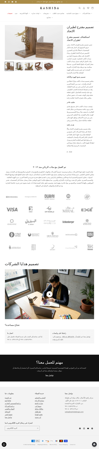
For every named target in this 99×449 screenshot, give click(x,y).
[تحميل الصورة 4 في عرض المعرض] (38, 66)
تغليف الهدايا (39, 415)
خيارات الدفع (39, 403)
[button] (24, 13)
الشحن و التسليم (40, 398)
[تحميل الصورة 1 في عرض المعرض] (9, 66)
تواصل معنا (8, 417)
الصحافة (7, 412)
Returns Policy (53, 444)
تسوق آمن (38, 406)
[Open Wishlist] (88, 8)
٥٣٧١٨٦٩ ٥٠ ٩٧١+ (68, 337)
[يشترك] (37, 428)
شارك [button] (70, 152)
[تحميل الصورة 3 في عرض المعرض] (29, 66)
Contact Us (73, 444)
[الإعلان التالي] (67, 2)
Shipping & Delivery (42, 444)
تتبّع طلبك (38, 412)
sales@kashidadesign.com (74, 412)
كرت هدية (38, 417)
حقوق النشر (8, 415)
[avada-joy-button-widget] (94, 444)
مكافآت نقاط (39, 409)
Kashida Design (31, 444)
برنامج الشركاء (9, 406)
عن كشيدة (8, 398)
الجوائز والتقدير (9, 409)
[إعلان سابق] (32, 2)
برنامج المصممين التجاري (13, 403)
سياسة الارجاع (39, 401)
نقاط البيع (8, 401)
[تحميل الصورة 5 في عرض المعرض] (48, 66)
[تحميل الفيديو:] (49, 294)
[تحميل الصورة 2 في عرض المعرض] (19, 66)
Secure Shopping (63, 444)
